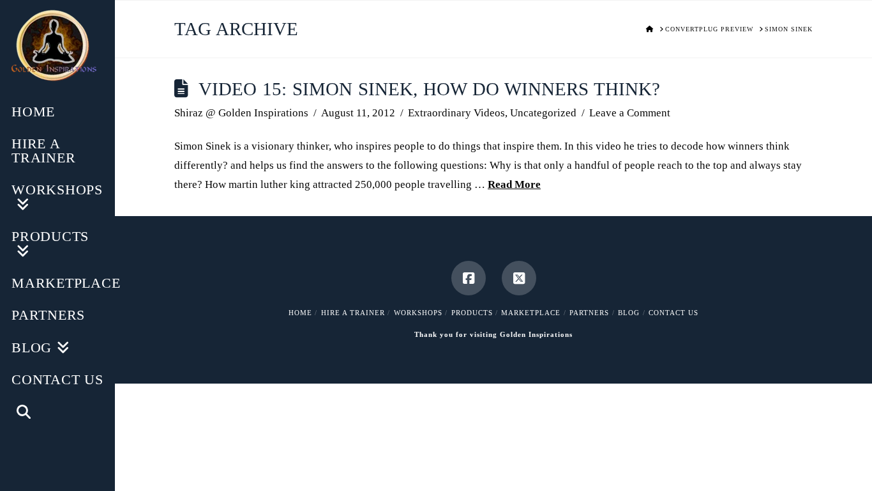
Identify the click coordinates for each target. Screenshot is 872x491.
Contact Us (673, 312)
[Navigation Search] (57, 413)
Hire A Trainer (353, 312)
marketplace (530, 312)
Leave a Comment (629, 113)
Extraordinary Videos (456, 113)
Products (472, 312)
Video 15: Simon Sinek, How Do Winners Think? (429, 89)
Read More (514, 184)
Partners (589, 312)
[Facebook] (468, 278)
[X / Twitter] (519, 278)
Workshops (418, 312)
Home (300, 312)
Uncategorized (543, 113)
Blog (629, 312)
